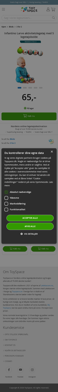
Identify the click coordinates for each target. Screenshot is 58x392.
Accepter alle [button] (30, 218)
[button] (29, 234)
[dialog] (29, 196)
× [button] (52, 152)
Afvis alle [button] (30, 226)
